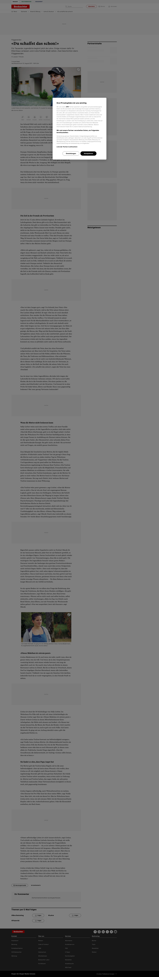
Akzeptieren (88, 153)
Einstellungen (71, 153)
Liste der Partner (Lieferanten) (67, 147)
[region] (79, 129)
